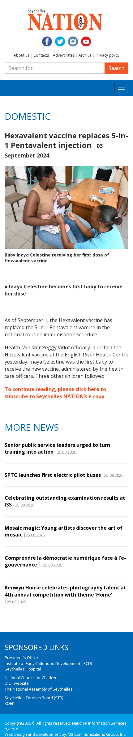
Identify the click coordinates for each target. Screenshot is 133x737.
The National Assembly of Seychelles (39, 689)
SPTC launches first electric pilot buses (53, 475)
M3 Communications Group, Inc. (97, 734)
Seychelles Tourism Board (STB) (34, 697)
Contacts (41, 55)
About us (21, 55)
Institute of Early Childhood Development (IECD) (48, 663)
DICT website (17, 683)
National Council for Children (31, 677)
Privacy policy (107, 55)
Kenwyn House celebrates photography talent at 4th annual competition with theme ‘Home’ (65, 591)
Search (116, 68)
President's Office (21, 657)
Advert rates (64, 55)
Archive (85, 55)
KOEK (9, 703)
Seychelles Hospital (23, 669)
